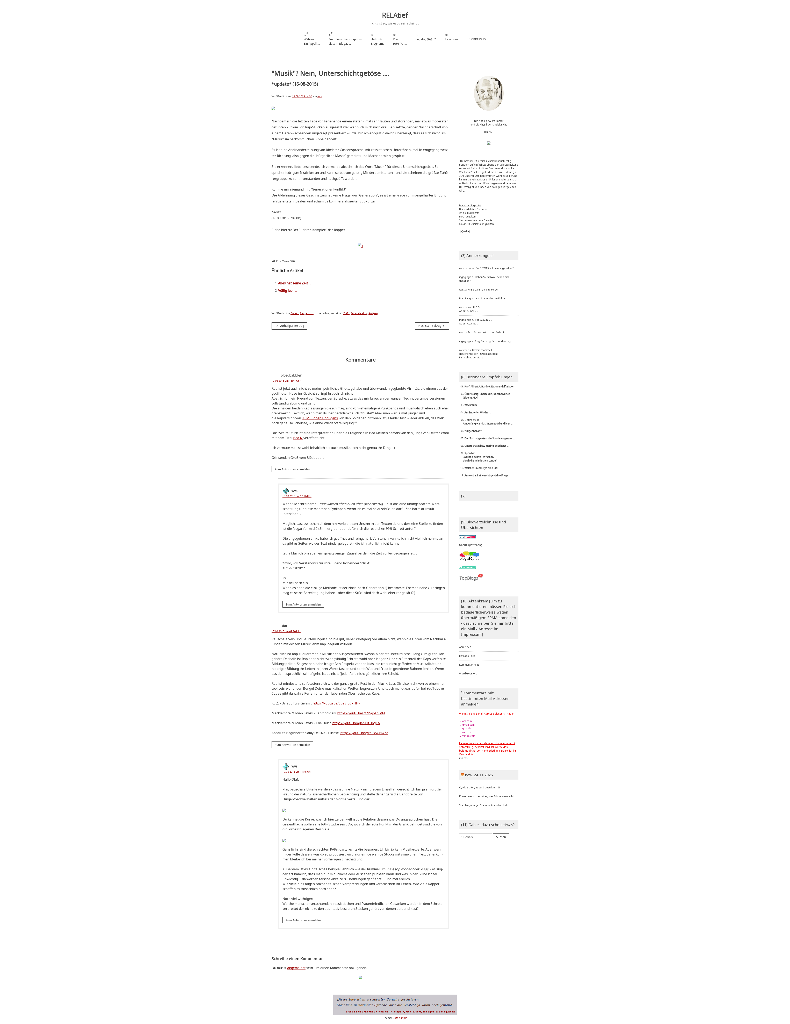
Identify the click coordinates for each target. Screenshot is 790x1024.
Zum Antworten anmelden (292, 469)
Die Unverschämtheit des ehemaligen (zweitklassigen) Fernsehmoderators (478, 353)
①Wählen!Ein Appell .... (312, 38)
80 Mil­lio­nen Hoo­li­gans (320, 418)
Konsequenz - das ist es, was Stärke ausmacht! (486, 796)
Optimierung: (486, 421)
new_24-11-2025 (479, 774)
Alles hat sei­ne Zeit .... (294, 283)
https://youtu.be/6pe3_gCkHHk (336, 703)
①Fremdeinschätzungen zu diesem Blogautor (345, 38)
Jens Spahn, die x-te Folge (483, 289)
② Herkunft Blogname (378, 39)
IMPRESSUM (477, 39)
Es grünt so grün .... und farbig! (486, 332)
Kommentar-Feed (469, 664)
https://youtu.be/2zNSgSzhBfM (361, 713)
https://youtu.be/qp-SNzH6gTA (356, 723)
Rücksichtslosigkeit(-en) (364, 313)
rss (461, 758)
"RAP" (346, 313)
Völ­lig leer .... (287, 290)
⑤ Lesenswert (453, 37)
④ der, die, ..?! (426, 39)
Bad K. (298, 438)
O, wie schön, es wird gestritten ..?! (479, 787)
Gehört (294, 313)
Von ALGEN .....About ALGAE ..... (471, 309)
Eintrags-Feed (467, 656)
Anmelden (465, 647)
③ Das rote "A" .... (400, 39)
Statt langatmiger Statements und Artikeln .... (485, 805)
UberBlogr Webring (470, 545)
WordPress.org (468, 673)
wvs (319, 96)
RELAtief (395, 15)
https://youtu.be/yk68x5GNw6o (364, 733)
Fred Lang (465, 298)
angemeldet (296, 968)
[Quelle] (489, 132)
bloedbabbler (291, 375)
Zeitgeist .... (307, 313)
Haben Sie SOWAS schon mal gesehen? (491, 268)
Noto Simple (400, 1018)
